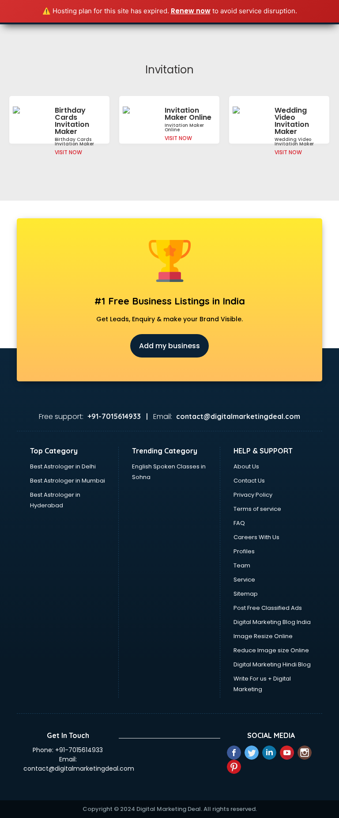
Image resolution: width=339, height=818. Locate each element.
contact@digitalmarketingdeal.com (78, 768)
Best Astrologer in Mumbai (67, 480)
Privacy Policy (253, 495)
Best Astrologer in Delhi (63, 466)
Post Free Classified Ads (268, 608)
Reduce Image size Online (271, 650)
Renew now (191, 10)
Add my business (169, 346)
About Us (246, 466)
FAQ (239, 523)
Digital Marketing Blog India (272, 622)
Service (244, 579)
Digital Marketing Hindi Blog (272, 664)
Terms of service (257, 509)
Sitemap (246, 594)
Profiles (244, 551)
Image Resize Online (263, 636)
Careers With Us (256, 537)
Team (242, 565)
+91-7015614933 (79, 750)
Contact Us (249, 480)
